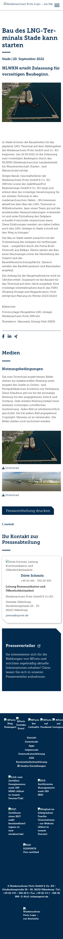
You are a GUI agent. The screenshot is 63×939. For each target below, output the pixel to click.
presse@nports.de (17, 615)
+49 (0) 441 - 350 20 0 (16, 893)
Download (12, 467)
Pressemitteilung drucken (28, 511)
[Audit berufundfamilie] (17, 825)
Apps (31, 745)
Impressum (31, 749)
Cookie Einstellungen (33, 766)
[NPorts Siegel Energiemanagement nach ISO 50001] (17, 791)
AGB (31, 757)
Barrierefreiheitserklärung (31, 762)
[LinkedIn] (31, 723)
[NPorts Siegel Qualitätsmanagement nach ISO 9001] (46, 791)
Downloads (31, 741)
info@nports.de (39, 896)
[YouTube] (19, 723)
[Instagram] (55, 723)
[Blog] (7, 723)
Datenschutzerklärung (31, 753)
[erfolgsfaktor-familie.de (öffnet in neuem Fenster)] (46, 825)
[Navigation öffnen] (57, 5)
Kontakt (31, 737)
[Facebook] (43, 723)
